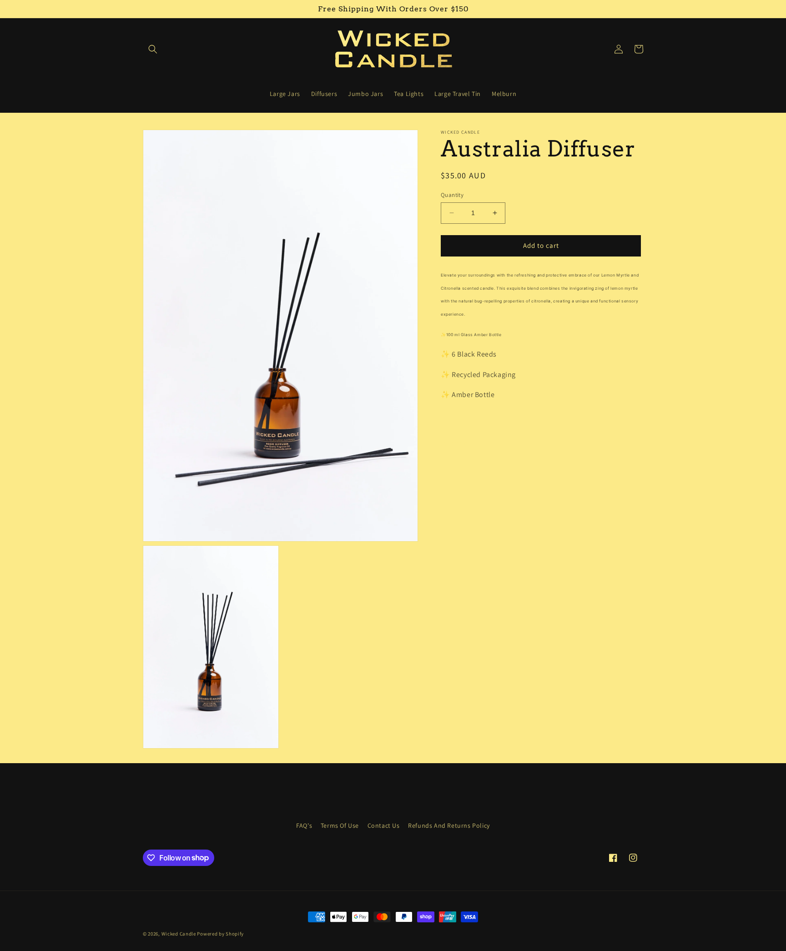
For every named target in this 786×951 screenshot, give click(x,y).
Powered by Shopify (220, 934)
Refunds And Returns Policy (449, 825)
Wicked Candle (178, 934)
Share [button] (459, 443)
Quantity (452, 195)
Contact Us (384, 825)
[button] (153, 49)
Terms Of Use (340, 825)
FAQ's (304, 825)
